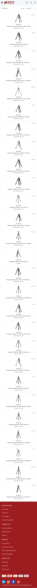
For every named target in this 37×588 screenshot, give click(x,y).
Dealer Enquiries (6, 531)
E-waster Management (8, 520)
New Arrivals (5, 509)
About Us (4, 535)
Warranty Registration (7, 554)
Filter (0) (4, 8)
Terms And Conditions (7, 547)
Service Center (6, 569)
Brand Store (5, 562)
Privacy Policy (5, 543)
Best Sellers (5, 513)
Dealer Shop (5, 565)
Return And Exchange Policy (9, 550)
